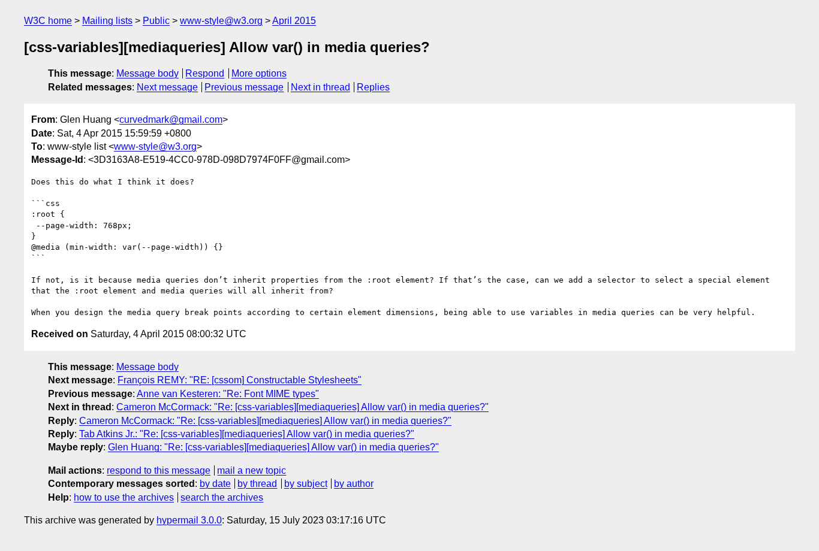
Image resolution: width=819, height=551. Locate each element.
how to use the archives (124, 497)
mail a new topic (251, 470)
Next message (167, 87)
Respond (204, 73)
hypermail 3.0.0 (189, 520)
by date (215, 484)
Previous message (244, 87)
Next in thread (320, 87)
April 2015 (294, 21)
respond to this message (158, 470)
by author (354, 484)
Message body (147, 73)
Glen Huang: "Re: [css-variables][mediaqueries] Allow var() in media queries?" (273, 447)
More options (259, 73)
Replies (373, 87)
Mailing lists (107, 21)
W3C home (48, 21)
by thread (257, 484)
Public (156, 21)
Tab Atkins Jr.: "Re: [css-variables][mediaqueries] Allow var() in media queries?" (246, 434)
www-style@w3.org (221, 21)
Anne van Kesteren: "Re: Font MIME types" (228, 394)
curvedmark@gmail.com (170, 119)
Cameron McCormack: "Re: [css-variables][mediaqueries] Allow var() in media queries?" (302, 407)
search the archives (221, 497)
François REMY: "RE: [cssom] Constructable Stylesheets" (240, 380)
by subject (305, 484)
